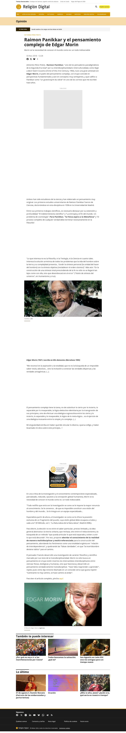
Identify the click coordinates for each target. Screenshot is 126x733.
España (41, 14)
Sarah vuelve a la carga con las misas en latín (47, 29)
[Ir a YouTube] (34, 715)
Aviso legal (51, 721)
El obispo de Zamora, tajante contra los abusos (44, 1)
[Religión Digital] (32, 6)
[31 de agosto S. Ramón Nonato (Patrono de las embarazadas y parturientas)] (31, 683)
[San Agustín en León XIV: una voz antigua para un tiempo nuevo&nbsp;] (95, 647)
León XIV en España (29, 14)
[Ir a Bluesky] (39, 715)
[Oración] (63, 683)
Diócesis (78, 14)
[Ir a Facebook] (17, 715)
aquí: (61, 578)
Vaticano (50, 14)
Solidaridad (101, 14)
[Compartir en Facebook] (27, 59)
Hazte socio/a (104, 7)
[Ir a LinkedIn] (30, 715)
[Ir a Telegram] (47, 715)
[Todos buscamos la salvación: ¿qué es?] (63, 647)
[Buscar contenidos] (95, 7)
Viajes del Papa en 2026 (78, 1)
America (60, 14)
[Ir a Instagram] (26, 715)
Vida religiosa (89, 14)
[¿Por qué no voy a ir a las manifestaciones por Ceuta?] (31, 647)
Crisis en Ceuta (64, 1)
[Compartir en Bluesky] (34, 59)
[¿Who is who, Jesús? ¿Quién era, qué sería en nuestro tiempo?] (95, 683)
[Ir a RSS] (52, 715)
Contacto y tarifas (38, 721)
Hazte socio (84, 721)
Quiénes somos (21, 721)
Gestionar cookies (64, 728)
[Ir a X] (21, 715)
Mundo (68, 14)
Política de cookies (70, 721)
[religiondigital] (22, 728)
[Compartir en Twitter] (31, 59)
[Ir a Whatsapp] (43, 715)
